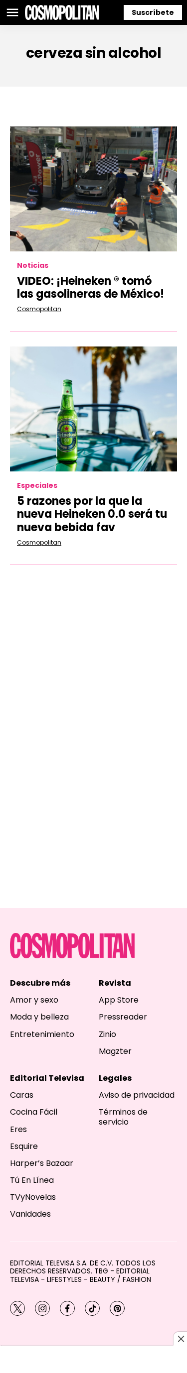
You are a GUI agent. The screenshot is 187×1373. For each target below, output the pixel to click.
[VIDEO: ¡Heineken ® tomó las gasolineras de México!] (93, 188)
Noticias (32, 265)
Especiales (37, 485)
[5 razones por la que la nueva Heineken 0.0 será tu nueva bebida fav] (93, 408)
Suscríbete (153, 12)
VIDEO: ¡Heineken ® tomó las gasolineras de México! (90, 287)
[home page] (62, 12)
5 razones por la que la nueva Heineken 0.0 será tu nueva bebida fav (92, 514)
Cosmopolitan (39, 309)
